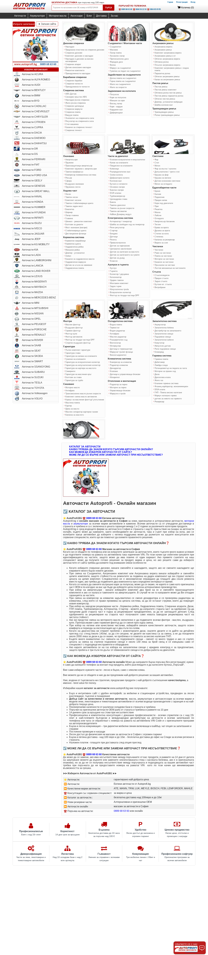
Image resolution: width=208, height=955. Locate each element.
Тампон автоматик (118, 211)
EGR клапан (115, 193)
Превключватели (118, 243)
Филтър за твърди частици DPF (124, 295)
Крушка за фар (161, 175)
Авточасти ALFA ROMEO (36, 79)
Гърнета (113, 271)
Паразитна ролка (162, 73)
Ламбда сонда (161, 365)
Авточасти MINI (30, 303)
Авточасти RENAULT (34, 334)
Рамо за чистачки (163, 253)
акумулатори (80, 523)
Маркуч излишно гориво (166, 395)
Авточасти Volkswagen (35, 393)
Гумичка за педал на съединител (125, 71)
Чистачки (159, 250)
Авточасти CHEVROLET (35, 111)
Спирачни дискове (73, 53)
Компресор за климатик (121, 362)
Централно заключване (121, 249)
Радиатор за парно (118, 384)
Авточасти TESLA (32, 382)
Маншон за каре (117, 100)
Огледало (159, 218)
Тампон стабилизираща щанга (79, 203)
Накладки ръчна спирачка (77, 100)
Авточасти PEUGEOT (34, 324)
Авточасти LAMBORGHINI (36, 260)
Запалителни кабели (164, 340)
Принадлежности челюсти (77, 87)
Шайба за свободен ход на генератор (127, 224)
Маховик (114, 50)
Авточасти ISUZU (32, 223)
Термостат (115, 327)
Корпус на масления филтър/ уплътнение (84, 399)
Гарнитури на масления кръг (78, 374)
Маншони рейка (72, 250)
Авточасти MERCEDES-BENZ (39, 297)
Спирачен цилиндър (74, 106)
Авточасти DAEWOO (33, 138)
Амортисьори (71, 159)
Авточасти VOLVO (32, 398)
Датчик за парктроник (120, 246)
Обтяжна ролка (162, 62)
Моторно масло (72, 387)
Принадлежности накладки (77, 73)
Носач (68, 194)
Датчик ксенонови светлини (167, 181)
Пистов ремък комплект (165, 90)
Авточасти (20, 15)
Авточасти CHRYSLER (35, 116)
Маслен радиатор (118, 337)
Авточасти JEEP (31, 239)
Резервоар (159, 401)
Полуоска (114, 94)
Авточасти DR (30, 148)
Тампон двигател (118, 205)
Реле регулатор (117, 227)
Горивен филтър (72, 331)
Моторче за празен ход (165, 371)
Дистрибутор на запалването (168, 331)
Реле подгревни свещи (165, 349)
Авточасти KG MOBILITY (36, 244)
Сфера (68, 181)
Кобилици (114, 169)
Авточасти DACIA (32, 132)
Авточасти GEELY (32, 180)
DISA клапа (160, 389)
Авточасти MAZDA (32, 292)
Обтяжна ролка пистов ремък (168, 93)
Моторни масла (57, 15)
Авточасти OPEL (31, 319)
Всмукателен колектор (120, 292)
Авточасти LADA (31, 255)
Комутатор (159, 343)
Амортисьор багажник (165, 221)
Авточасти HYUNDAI (34, 212)
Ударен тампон (117, 280)
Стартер (113, 230)
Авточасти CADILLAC (34, 106)
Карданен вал (116, 109)
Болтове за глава (73, 377)
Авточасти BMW (31, 95)
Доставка (101, 15)
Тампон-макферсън (74, 172)
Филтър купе (71, 334)
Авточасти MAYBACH (34, 287)
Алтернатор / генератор (121, 221)
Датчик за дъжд (117, 258)
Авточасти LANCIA (32, 265)
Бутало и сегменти (118, 184)
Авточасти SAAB (31, 345)
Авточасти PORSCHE (34, 329)
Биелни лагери (117, 190)
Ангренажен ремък (163, 50)
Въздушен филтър (74, 327)
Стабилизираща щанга (75, 230)
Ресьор (68, 178)
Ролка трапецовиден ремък (167, 115)
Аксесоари (77, 15)
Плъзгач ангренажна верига (167, 65)
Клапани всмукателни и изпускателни (127, 159)
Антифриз (69, 390)
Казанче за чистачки (164, 262)
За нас (114, 15)
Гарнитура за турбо (74, 380)
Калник (158, 194)
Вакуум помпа (71, 115)
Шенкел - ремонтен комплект (78, 221)
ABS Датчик (70, 94)
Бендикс (114, 233)
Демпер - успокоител (75, 253)
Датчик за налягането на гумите (124, 255)
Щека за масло (72, 409)
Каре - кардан (116, 106)
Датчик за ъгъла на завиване (78, 265)
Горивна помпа (161, 359)
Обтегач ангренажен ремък (167, 76)
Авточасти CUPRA (32, 127)
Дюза (157, 374)
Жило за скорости (118, 87)
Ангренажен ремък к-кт (165, 56)
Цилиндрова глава (118, 199)
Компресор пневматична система (80, 175)
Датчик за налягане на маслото (124, 252)
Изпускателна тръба (119, 289)
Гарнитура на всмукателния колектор (82, 362)
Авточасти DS (30, 154)
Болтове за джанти (74, 224)
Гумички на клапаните (75, 359)
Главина (69, 218)
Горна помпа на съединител (123, 81)
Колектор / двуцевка (119, 274)
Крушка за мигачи (163, 178)
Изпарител (115, 377)
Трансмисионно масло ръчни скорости (83, 393)
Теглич (158, 224)
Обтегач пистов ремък (165, 99)
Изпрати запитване (24, 24)
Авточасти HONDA (32, 202)
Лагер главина (72, 215)
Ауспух (113, 268)
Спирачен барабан (73, 80)
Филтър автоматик (73, 337)
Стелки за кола (162, 233)
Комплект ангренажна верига (168, 53)
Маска (157, 212)
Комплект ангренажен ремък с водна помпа (172, 69)
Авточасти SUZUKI (32, 377)
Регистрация (182, 2)
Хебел (68, 256)
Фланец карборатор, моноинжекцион (171, 386)
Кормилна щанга (73, 244)
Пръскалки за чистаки (165, 265)
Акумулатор (160, 324)
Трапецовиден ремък (164, 112)
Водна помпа (116, 324)
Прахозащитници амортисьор (78, 166)
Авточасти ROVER (32, 340)
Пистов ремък (161, 87)
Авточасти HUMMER (33, 207)
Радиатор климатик (119, 365)
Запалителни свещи (164, 334)
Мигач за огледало (163, 184)
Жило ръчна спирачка (75, 103)
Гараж (170, 2)
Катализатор (116, 277)
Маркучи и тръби (117, 393)
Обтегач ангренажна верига (167, 59)
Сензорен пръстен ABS (76, 97)
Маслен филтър (72, 324)
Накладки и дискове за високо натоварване (79, 60)
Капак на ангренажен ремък (167, 79)
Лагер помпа (116, 53)
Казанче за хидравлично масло (79, 259)
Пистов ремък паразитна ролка (169, 96)
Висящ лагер (116, 103)
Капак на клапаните (119, 162)
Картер (68, 406)
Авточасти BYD (30, 101)
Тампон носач (71, 197)
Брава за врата (162, 227)
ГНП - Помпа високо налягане (168, 392)
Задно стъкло (161, 281)
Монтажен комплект (119, 283)
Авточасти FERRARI (33, 159)
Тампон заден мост (74, 206)
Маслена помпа (72, 403)
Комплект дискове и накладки (79, 56)
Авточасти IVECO (32, 228)
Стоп (157, 162)
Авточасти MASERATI (34, 281)
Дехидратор (115, 368)
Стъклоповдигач (162, 275)
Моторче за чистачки (164, 259)
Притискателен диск (119, 59)
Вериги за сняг (161, 243)
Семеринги (70, 371)
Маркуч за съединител (120, 68)
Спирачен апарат (73, 64)
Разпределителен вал (120, 172)
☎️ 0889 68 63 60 (125, 9)
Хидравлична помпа (74, 268)
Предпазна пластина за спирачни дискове (84, 50)
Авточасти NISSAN (33, 313)
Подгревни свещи (163, 337)
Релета (113, 240)
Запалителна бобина (164, 327)
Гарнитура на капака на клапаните (81, 356)
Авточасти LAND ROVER (36, 271)
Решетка (158, 209)
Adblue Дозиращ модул (120, 214)
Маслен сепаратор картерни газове (81, 412)
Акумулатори (37, 15)
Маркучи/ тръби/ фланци (121, 352)
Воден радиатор (117, 331)
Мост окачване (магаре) (76, 227)
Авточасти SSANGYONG (36, 366)
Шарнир (68, 212)
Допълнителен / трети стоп (167, 172)
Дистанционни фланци (75, 233)
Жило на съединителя (120, 84)
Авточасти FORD (31, 170)
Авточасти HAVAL (32, 196)
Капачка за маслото (74, 415)
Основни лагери (117, 187)
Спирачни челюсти (74, 83)
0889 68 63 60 (94, 518)
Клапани (114, 371)
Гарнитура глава (72, 353)
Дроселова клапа (163, 377)
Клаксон (114, 261)
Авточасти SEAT (31, 350)
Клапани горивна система (166, 383)
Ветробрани (160, 287)
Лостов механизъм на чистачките (170, 268)
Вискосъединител (118, 355)
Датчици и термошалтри (121, 349)
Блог (89, 15)
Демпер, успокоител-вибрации (168, 102)
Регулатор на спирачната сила (79, 121)
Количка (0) (187, 7)
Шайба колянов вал (164, 105)
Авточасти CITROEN (33, 122)
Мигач (157, 166)
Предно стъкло (161, 278)
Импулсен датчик (163, 346)
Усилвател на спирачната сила (79, 118)
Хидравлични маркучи (75, 262)
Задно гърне (115, 286)
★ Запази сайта (47, 24)
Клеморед (159, 352)
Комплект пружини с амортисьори (81, 169)
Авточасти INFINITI (32, 217)
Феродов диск (116, 62)
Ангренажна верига (163, 47)
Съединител (115, 47)
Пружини (69, 162)
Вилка (113, 65)
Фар (156, 159)
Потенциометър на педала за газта (171, 368)
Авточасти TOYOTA (33, 388)
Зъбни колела (116, 175)
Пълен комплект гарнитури (77, 350)
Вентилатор (115, 343)
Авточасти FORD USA (34, 175)
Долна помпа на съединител (123, 78)
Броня (157, 191)
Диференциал (116, 113)
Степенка (159, 236)
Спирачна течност (73, 130)
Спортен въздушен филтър (77, 343)
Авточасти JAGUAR (33, 233)
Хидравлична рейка (74, 247)
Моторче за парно (118, 387)
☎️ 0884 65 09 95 (154, 9)
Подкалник (159, 197)
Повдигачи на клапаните (121, 166)
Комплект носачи (73, 200)
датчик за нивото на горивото (168, 398)
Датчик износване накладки (78, 67)
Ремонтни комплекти (74, 70)
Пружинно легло (72, 187)
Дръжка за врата (162, 230)
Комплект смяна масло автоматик (81, 396)
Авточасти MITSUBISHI (35, 308)
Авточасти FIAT (30, 164)
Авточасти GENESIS (33, 186)
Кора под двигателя (164, 203)
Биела (113, 202)
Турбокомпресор (117, 196)
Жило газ (159, 380)
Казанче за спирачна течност (78, 127)
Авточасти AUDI (31, 85)
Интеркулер (115, 346)
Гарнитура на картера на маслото (80, 368)
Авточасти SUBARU (33, 372)
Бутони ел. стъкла (163, 284)
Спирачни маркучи (73, 109)
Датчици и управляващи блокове (125, 374)
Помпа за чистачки (163, 256)
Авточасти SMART (32, 361)
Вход (193, 2)
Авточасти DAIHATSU (34, 143)
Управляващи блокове (120, 390)
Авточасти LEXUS (32, 276)
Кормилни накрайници (75, 241)
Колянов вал (116, 181)
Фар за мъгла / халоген (165, 169)
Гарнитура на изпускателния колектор (82, 365)
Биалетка (69, 209)
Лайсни (158, 215)
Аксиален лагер (117, 56)
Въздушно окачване (74, 184)
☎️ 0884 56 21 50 (140, 9)
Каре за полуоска (118, 97)
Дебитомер (160, 362)
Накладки (69, 47)
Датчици (114, 236)
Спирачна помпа (72, 112)
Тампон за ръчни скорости (122, 208)
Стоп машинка (71, 124)
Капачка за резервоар (165, 240)
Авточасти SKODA (32, 356)
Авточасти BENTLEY (34, 90)
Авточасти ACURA (32, 74)
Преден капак (161, 200)
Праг (157, 206)
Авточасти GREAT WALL (36, 191)
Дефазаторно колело (119, 178)
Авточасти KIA (30, 249)
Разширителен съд (118, 340)
